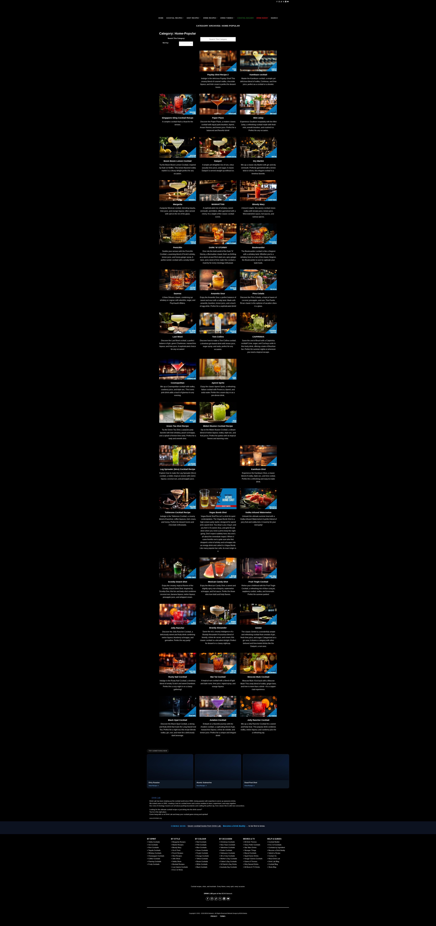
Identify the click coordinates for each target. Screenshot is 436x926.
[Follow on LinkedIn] (285, 2)
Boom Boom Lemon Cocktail (178, 161)
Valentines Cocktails (227, 847)
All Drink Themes (250, 842)
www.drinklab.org (155, 818)
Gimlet (258, 628)
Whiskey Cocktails (154, 853)
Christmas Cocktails (227, 842)
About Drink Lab (274, 859)
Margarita (177, 204)
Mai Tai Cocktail (218, 677)
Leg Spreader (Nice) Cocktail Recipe (177, 469)
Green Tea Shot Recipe (177, 426)
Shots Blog (272, 867)
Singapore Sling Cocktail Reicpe (177, 118)
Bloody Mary (258, 204)
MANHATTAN (218, 204)
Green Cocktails (202, 850)
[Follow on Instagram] (279, 2)
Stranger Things (250, 850)
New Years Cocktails (227, 845)
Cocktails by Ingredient (277, 847)
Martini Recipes (177, 845)
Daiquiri (218, 161)
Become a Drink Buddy (277, 850)
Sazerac (177, 294)
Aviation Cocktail (218, 720)
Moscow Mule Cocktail (258, 677)
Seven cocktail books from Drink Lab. (204, 826)
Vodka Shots (176, 861)
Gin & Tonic (176, 850)
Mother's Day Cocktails (228, 859)
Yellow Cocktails (202, 859)
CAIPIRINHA (258, 337)
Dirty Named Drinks (251, 864)
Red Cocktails (201, 842)
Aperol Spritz (218, 383)
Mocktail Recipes (178, 864)
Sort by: (166, 43)
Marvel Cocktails (250, 853)
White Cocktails (201, 864)
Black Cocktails (201, 867)
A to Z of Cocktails (274, 845)
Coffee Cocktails (154, 859)
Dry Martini (258, 161)
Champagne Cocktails (156, 856)
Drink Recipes (209, 18)
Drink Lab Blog (274, 861)
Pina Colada (258, 294)
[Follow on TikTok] (281, 2)
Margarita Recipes (179, 842)
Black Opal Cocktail (177, 720)
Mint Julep (258, 118)
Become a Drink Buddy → (235, 826)
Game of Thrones (250, 861)
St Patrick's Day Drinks (228, 864)
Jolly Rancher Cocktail (258, 720)
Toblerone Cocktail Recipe (177, 512)
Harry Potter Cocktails (252, 845)
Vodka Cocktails (154, 842)
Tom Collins (218, 337)
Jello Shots (176, 859)
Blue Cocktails (201, 847)
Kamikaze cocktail (258, 75)
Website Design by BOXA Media (237, 913)
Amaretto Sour (218, 294)
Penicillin (177, 248)
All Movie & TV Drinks (252, 867)
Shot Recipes (193, 18)
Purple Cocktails (202, 853)
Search (274, 18)
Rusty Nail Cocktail (177, 677)
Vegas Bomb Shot (218, 512)
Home (160, 18)
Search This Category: (176, 38)
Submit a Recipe (274, 853)
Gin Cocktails (153, 845)
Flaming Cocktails (154, 861)
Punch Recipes (177, 853)
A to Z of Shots (177, 870)
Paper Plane (218, 118)
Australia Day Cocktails (228, 867)
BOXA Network (227, 893)
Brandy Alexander (218, 628)
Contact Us (272, 856)
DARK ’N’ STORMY (218, 248)
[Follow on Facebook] (277, 2)
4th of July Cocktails (227, 856)
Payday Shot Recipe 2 (218, 75)
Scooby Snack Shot (177, 582)
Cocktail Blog (273, 864)
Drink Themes (226, 18)
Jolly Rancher (177, 628)
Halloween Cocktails (227, 853)
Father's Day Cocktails (228, 861)
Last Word (178, 337)
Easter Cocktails (226, 850)
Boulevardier (258, 248)
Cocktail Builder (274, 842)
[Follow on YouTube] (288, 2)
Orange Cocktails (202, 856)
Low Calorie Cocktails (180, 867)
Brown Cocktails (202, 861)
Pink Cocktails (201, 845)
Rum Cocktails (153, 847)
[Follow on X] (283, 2)
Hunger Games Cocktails (253, 859)
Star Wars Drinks (250, 847)
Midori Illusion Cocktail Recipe (218, 426)
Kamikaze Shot (258, 469)
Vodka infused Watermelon (258, 512)
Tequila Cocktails (154, 850)
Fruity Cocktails (153, 864)
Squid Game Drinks (251, 856)
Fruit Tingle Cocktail (258, 582)
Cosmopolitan (177, 383)
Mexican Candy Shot (218, 582)
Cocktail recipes (174, 18)
